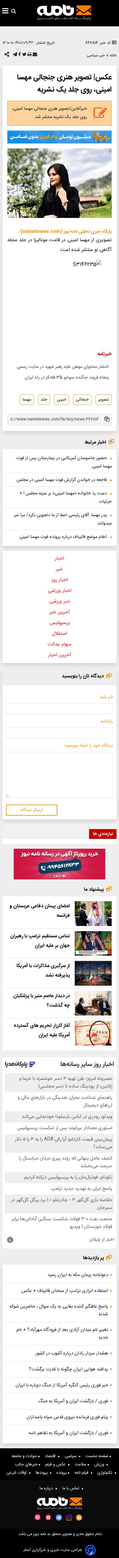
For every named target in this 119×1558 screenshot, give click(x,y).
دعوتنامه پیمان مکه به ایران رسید (78, 1275)
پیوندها (43, 1472)
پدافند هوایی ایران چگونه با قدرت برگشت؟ (68, 1369)
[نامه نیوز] (64, 12)
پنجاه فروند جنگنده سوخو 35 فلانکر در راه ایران (67, 377)
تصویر (103, 399)
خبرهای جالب (27, 1464)
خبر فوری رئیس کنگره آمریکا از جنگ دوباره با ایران (62, 1385)
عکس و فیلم (56, 1464)
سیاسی (72, 1456)
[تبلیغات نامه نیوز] (59, 137)
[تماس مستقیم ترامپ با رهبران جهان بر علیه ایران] (93, 943)
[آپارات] (37, 1517)
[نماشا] (48, 1517)
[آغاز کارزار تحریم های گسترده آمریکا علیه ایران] (93, 1033)
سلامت (81, 1464)
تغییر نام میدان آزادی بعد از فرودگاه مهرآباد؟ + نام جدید (62, 1333)
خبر (59, 569)
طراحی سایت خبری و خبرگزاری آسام (52, 1550)
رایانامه (107, 721)
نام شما (106, 697)
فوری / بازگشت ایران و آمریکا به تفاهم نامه (68, 1433)
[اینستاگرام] (69, 1517)
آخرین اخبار (59, 655)
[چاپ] (28, 55)
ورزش (100, 1464)
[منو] (5, 12)
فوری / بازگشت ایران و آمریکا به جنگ (73, 1401)
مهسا (26, 399)
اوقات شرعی (17, 1472)
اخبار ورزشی (59, 591)
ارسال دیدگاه (31, 810)
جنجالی (82, 399)
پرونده (62, 1472)
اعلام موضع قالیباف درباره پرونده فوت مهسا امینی (63, 537)
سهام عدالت (59, 644)
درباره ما (48, 1488)
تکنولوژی (106, 1472)
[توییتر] (23, 55)
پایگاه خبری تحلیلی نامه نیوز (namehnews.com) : (65, 231)
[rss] (79, 1517)
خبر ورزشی (59, 601)
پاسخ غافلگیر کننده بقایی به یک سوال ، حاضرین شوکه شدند (58, 1310)
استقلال (59, 634)
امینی (61, 399)
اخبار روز (60, 580)
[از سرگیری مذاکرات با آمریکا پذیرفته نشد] (93, 973)
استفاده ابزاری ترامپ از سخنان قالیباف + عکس (64, 1291)
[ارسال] (34, 55)
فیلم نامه (82, 1472)
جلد (44, 399)
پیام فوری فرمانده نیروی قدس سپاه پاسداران (67, 1417)
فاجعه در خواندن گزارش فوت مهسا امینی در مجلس (61, 480)
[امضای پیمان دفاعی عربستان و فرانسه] (93, 913)
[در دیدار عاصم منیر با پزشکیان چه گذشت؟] (93, 1003)
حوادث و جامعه (25, 1456)
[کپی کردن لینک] (106, 419)
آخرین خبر (59, 612)
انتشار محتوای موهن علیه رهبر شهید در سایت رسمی (63, 367)
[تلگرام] (14, 55)
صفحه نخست (97, 1456)
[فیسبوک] (19, 55)
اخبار (59, 558)
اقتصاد (51, 1456)
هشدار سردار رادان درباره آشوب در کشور (71, 1353)
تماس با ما (72, 1488)
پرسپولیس (59, 623)
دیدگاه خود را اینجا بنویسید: (88, 745)
